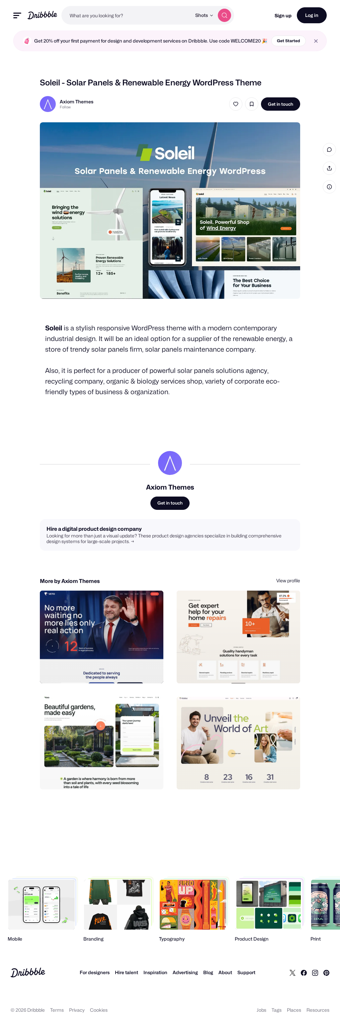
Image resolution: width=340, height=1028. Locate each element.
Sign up (283, 15)
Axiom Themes (76, 101)
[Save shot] (251, 104)
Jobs (261, 1010)
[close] (316, 41)
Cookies (99, 1010)
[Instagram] (315, 972)
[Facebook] (304, 972)
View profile (288, 580)
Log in (311, 15)
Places (294, 1010)
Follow (65, 107)
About (225, 972)
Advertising (185, 972)
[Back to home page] (42, 15)
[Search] (224, 15)
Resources (317, 1010)
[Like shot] (235, 104)
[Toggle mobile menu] (17, 15)
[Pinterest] (326, 972)
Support (246, 972)
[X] (293, 972)
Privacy (77, 1010)
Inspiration (155, 972)
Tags (277, 1010)
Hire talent (126, 972)
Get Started (288, 40)
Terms (57, 1010)
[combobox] (126, 15)
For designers (95, 972)
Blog (208, 972)
